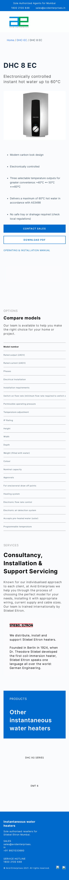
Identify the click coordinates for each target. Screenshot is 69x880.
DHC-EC (22, 40)
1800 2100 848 (20, 7)
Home (10, 40)
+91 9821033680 (14, 850)
